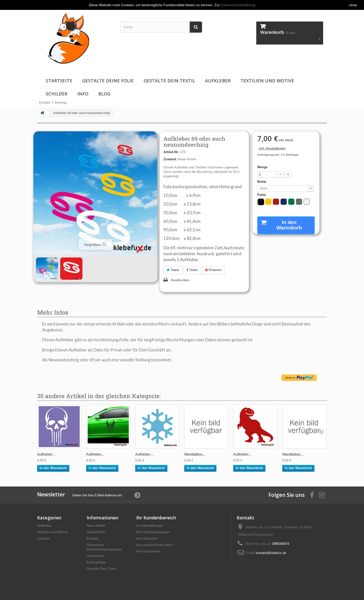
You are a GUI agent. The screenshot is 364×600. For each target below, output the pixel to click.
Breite (262, 182)
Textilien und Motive (267, 81)
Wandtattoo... (194, 454)
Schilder (56, 94)
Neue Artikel (96, 526)
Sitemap (60, 102)
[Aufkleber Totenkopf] (59, 427)
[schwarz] (261, 202)
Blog (104, 94)
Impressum (95, 556)
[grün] (291, 202)
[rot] (276, 202)
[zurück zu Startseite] (42, 113)
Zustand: (170, 159)
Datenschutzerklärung (238, 5)
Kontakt (44, 102)
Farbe (262, 195)
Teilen (193, 270)
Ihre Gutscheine (148, 551)
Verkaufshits (96, 532)
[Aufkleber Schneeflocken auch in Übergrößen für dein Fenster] (157, 427)
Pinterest (215, 270)
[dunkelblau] (284, 202)
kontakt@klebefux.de (271, 553)
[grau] (299, 202)
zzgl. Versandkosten (272, 148)
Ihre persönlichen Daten (154, 545)
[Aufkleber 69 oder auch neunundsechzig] (47, 268)
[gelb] (268, 202)
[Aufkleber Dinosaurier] (255, 427)
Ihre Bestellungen (149, 526)
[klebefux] (65, 38)
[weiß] (307, 202)
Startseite (59, 81)
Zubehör (43, 538)
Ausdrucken (180, 280)
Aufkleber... (46, 454)
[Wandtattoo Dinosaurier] (206, 427)
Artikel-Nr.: (171, 152)
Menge (262, 167)
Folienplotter (96, 562)
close (353, 5)
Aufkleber (218, 81)
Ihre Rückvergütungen (153, 532)
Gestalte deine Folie (108, 81)
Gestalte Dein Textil (169, 81)
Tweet (174, 270)
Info (82, 94)
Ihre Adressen (146, 538)
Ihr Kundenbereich (156, 518)
